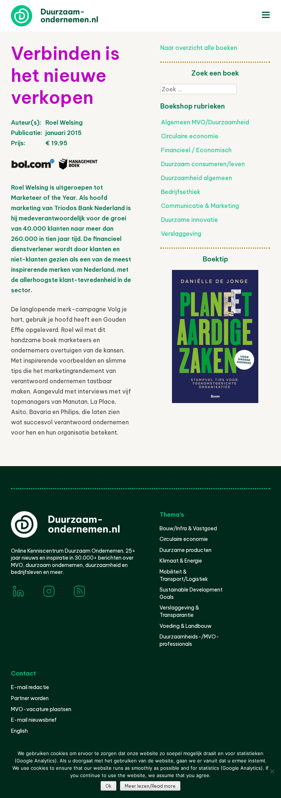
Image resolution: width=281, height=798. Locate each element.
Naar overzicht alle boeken (198, 47)
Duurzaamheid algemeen (196, 178)
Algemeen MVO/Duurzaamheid (205, 122)
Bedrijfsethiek (181, 191)
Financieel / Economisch (196, 150)
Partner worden (30, 698)
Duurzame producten (185, 550)
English (19, 731)
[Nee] (272, 771)
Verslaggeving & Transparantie (179, 611)
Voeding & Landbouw (185, 626)
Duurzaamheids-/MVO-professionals (189, 640)
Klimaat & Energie (181, 560)
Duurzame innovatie (189, 219)
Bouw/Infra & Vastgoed (188, 528)
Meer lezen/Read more (150, 786)
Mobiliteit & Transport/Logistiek (184, 575)
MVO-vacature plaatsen (41, 709)
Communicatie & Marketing (200, 205)
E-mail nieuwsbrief (34, 720)
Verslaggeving (181, 233)
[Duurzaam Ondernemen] (66, 15)
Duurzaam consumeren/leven (203, 164)
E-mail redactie (30, 687)
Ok (108, 786)
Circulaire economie (189, 136)
